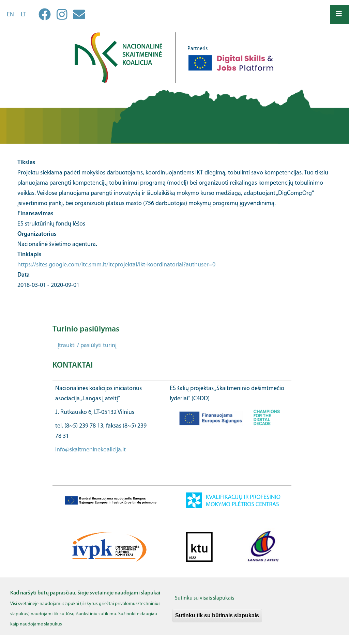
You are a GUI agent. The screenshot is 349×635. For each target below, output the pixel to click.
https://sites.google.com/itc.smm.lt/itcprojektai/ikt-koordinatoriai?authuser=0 (116, 265)
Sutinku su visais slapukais (204, 598)
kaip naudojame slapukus (36, 624)
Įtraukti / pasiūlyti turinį (87, 346)
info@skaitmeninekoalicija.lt (90, 450)
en (10, 15)
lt (23, 15)
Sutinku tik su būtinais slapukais (217, 615)
